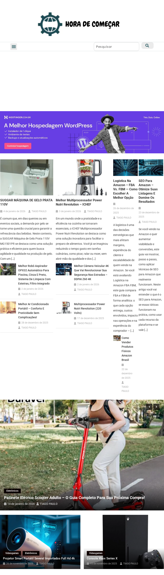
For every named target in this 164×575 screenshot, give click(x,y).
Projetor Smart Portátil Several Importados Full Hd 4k (39, 558)
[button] (13, 46)
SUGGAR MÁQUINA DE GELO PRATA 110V (26, 202)
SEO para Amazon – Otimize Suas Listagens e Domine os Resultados (148, 191)
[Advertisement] (82, 81)
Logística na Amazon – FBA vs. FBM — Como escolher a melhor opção (125, 189)
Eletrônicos (12, 490)
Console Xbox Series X (102, 558)
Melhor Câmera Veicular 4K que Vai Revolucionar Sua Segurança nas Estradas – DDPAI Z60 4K (91, 272)
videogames (12, 553)
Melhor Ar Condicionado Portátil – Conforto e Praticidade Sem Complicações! (33, 310)
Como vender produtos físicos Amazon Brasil (127, 348)
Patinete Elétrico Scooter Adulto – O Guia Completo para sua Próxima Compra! (74, 497)
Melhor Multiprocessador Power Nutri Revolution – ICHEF (79, 202)
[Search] (147, 45)
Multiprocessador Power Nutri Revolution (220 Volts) (89, 308)
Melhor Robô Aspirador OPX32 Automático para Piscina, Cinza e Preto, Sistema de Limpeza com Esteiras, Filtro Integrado (34, 274)
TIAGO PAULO (39, 211)
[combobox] (116, 46)
